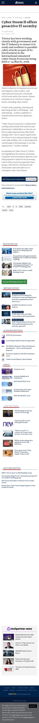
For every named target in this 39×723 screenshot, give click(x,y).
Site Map (30, 690)
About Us (14, 688)
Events (7, 364)
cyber (9, 206)
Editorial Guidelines (23, 688)
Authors (32, 688)
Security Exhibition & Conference (21, 377)
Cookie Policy (27, 717)
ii (13, 206)
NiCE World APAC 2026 (22, 382)
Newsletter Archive (21, 690)
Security (27, 18)
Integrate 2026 (19, 370)
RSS (35, 690)
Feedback (5, 690)
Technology (18, 18)
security (4, 210)
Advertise (12, 690)
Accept (33, 706)
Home (4, 18)
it (16, 206)
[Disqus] (20, 517)
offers (21, 206)
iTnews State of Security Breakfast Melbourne (22, 391)
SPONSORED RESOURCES (13, 330)
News (10, 18)
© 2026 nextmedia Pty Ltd (23, 694)
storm (11, 210)
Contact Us (7, 688)
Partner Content (11, 288)
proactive (28, 206)
